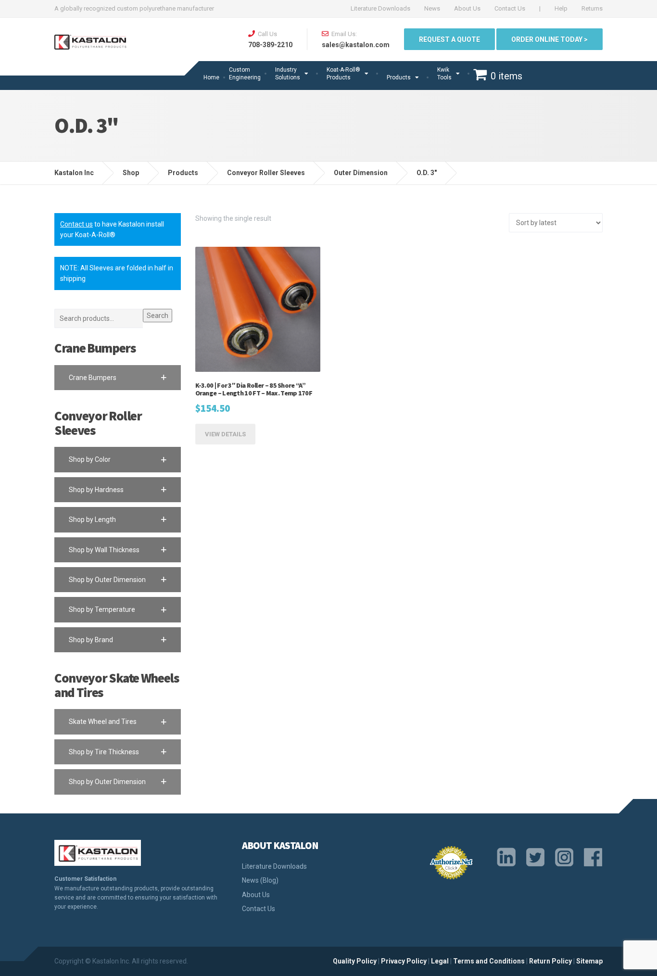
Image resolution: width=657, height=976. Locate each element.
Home (211, 77)
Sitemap (589, 961)
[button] (117, 377)
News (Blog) (260, 880)
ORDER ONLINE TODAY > (549, 39)
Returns (592, 8)
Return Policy (550, 961)
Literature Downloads (380, 8)
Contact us (76, 224)
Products (399, 77)
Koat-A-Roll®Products (343, 73)
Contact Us (509, 8)
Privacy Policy (404, 961)
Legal (440, 961)
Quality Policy (355, 961)
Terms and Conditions (489, 961)
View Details (225, 434)
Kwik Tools (444, 73)
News (432, 8)
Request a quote (449, 39)
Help (561, 8)
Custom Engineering (245, 73)
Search (157, 315)
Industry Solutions (287, 73)
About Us (467, 8)
